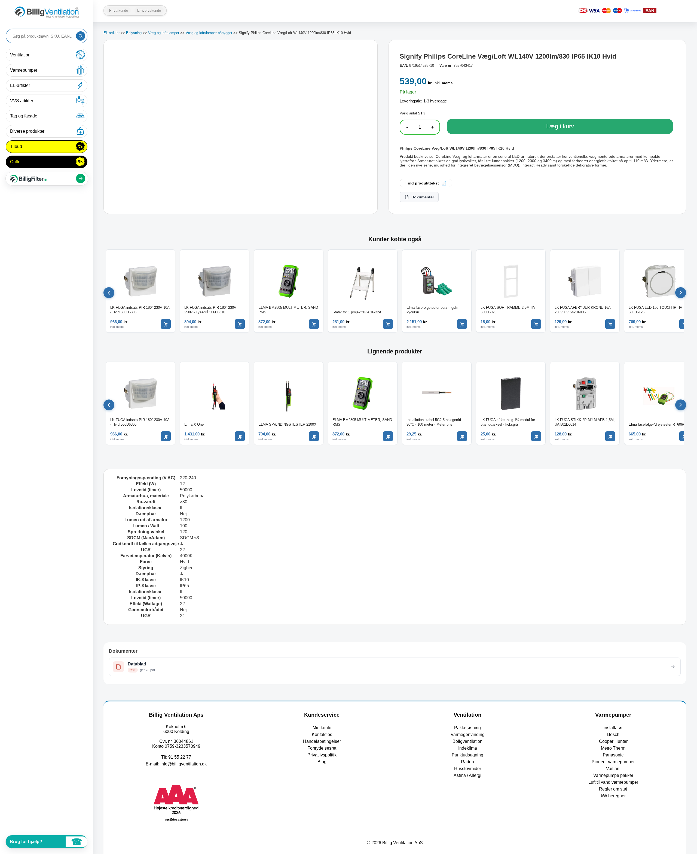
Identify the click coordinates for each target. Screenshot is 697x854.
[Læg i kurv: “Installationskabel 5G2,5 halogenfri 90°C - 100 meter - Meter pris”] (462, 436)
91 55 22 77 (179, 757)
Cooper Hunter (613, 741)
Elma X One (194, 424)
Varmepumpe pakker (613, 775)
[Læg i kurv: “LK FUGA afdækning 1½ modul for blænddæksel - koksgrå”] (536, 436)
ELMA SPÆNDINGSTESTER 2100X (287, 424)
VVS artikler (21, 100)
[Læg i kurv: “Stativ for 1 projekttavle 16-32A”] (388, 324)
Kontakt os (322, 734)
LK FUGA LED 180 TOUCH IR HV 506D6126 (655, 309)
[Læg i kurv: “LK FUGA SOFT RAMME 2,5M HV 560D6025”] (536, 324)
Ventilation (20, 55)
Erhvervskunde (149, 10)
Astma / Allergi (467, 775)
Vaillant (613, 768)
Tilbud (16, 146)
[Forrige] (108, 292)
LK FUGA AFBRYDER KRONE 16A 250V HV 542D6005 (582, 309)
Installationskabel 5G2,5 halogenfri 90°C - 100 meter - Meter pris (433, 422)
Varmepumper (23, 70)
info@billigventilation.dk (183, 764)
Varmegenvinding (468, 734)
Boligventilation (467, 741)
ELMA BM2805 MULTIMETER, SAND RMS (288, 309)
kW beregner (613, 796)
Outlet (16, 161)
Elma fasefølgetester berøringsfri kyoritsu (432, 309)
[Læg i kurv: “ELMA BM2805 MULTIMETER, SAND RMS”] (314, 324)
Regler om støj (613, 789)
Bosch (613, 734)
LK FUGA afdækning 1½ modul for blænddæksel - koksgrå (508, 422)
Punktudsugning (467, 755)
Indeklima (467, 748)
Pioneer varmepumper (613, 761)
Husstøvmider (467, 768)
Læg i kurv (560, 126)
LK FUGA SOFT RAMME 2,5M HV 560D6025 (508, 309)
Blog (321, 761)
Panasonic (613, 755)
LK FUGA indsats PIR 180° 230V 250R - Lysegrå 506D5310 (210, 309)
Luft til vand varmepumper (613, 782)
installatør (613, 727)
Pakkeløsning (467, 727)
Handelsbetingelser (322, 741)
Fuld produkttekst (422, 183)
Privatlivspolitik (322, 755)
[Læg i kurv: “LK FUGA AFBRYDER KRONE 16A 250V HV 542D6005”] (610, 324)
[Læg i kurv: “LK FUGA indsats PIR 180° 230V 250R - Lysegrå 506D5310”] (240, 324)
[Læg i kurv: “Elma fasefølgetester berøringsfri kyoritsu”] (462, 324)
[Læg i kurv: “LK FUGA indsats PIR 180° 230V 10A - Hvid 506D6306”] (166, 324)
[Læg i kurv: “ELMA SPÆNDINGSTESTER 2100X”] (314, 436)
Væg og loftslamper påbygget (209, 33)
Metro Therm (613, 748)
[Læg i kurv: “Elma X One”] (240, 436)
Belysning (134, 33)
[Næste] (680, 292)
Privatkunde (118, 10)
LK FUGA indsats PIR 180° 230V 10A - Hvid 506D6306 (139, 309)
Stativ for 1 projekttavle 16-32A (356, 312)
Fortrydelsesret (321, 748)
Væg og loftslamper (163, 33)
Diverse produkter (27, 131)
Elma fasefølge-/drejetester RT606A (657, 424)
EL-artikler (20, 85)
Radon (467, 761)
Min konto (322, 727)
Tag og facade (23, 116)
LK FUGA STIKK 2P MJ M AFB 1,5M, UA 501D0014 (585, 422)
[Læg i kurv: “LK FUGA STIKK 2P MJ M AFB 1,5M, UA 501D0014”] (610, 436)
